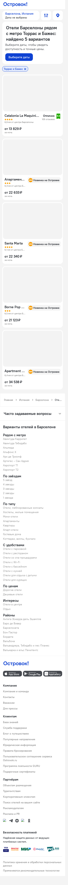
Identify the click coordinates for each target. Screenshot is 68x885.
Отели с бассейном (15, 566)
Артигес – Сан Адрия (16, 461)
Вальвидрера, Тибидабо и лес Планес (26, 645)
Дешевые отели (13, 594)
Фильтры (46, 15)
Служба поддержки (15, 728)
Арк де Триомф (12, 456)
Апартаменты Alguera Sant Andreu (15, 179)
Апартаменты (11, 521)
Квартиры (9, 525)
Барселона (42, 400)
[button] (20, 15)
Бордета (8, 636)
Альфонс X (9, 452)
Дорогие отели (12, 590)
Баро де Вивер (12, 623)
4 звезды (8, 484)
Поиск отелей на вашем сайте (21, 802)
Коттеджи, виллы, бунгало (19, 538)
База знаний (10, 722)
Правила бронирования (17, 750)
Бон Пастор (10, 632)
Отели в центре (12, 604)
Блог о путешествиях (16, 733)
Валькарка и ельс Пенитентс (20, 650)
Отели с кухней (12, 571)
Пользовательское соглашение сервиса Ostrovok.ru (27, 758)
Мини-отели (10, 516)
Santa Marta (14, 243)
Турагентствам (12, 791)
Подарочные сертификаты (19, 771)
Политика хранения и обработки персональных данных (32, 863)
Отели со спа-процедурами (20, 557)
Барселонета (11, 628)
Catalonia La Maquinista (22, 116)
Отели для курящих (15, 580)
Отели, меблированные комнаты (23, 507)
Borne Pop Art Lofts (15, 307)
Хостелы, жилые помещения (21, 512)
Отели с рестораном (15, 553)
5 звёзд (7, 480)
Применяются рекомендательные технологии (31, 870)
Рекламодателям (13, 808)
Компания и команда (16, 691)
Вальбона (9, 641)
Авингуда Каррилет (15, 439)
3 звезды (8, 488)
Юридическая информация (19, 745)
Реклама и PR (11, 814)
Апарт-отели (10, 530)
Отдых (7, 609)
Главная (8, 400)
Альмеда (8, 447)
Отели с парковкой (14, 549)
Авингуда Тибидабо (15, 443)
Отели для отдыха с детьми (20, 575)
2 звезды (8, 493)
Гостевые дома (12, 534)
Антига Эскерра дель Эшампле (22, 619)
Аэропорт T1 (10, 465)
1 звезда (8, 497)
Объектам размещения (17, 785)
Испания (24, 400)
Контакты (9, 697)
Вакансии (9, 702)
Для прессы (10, 708)
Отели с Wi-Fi (11, 562)
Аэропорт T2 (11, 469)
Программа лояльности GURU (21, 766)
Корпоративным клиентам (19, 796)
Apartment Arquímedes (15, 371)
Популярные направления (19, 739)
